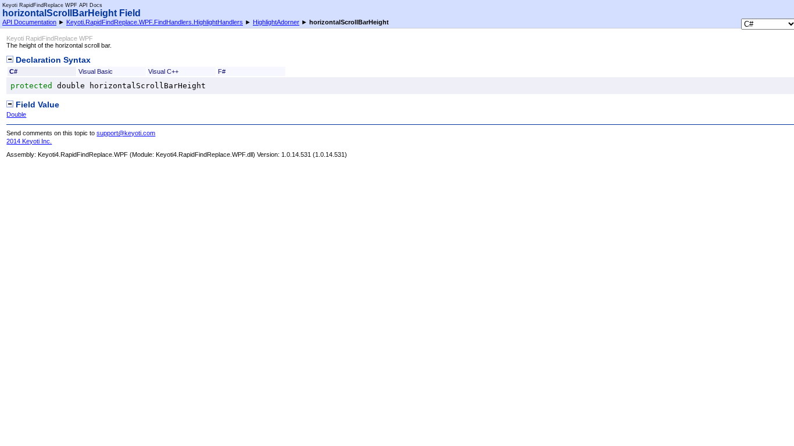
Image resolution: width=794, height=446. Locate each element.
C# (13, 71)
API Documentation (29, 22)
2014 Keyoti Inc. (29, 141)
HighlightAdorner (276, 22)
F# (222, 71)
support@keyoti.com (125, 133)
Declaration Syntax (52, 60)
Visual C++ (163, 71)
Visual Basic (95, 71)
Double (16, 114)
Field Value (36, 104)
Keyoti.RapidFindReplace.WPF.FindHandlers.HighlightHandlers (154, 22)
